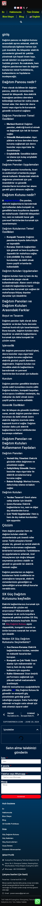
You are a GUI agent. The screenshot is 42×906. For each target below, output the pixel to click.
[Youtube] (18, 8)
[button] (21, 22)
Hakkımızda (16, 12)
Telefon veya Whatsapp (13, 774)
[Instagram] (21, 8)
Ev (3, 12)
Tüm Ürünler (33, 12)
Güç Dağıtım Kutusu (16, 624)
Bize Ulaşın (8, 16)
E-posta (5, 766)
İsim (3, 758)
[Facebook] (15, 8)
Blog (21, 16)
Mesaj (4, 782)
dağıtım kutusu (12, 200)
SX (13, 690)
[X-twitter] (24, 8)
